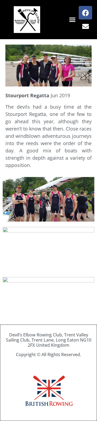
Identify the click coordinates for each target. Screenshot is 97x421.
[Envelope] (85, 26)
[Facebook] (85, 12)
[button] (72, 20)
